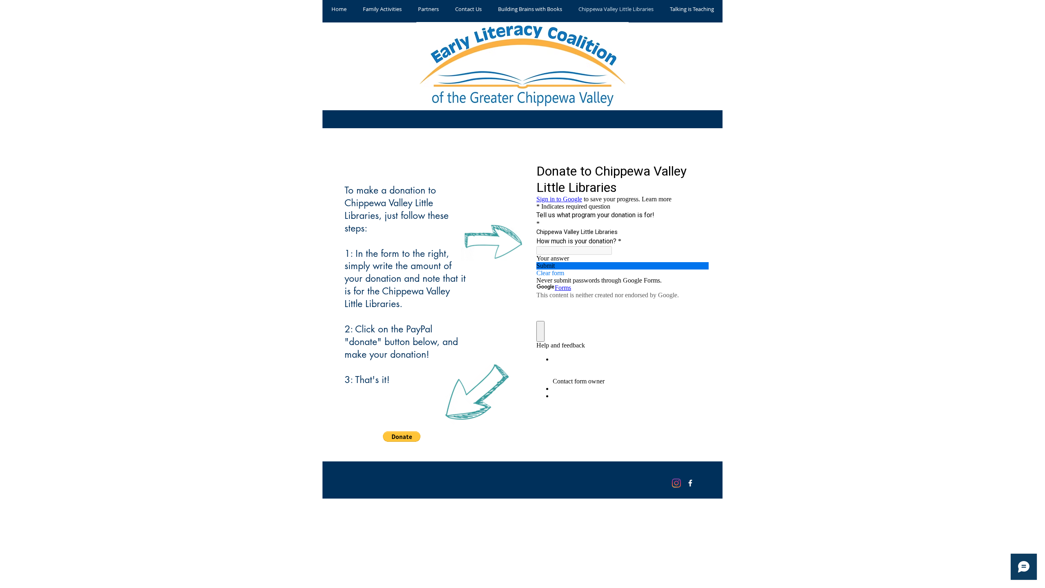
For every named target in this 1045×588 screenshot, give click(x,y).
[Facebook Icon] (690, 483)
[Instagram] (676, 483)
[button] (401, 436)
